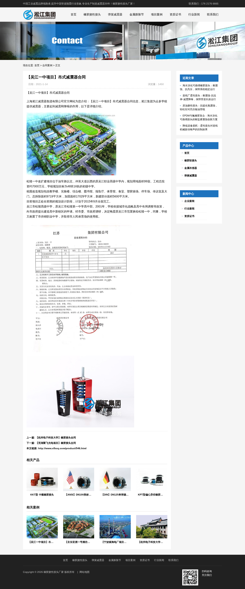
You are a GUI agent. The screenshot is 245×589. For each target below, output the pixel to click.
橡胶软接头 (190, 160)
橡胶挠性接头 (92, 14)
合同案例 (47, 65)
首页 (73, 14)
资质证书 (175, 14)
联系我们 (212, 14)
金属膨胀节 (136, 14)
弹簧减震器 (115, 14)
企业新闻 (189, 201)
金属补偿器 (190, 168)
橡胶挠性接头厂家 (54, 572)
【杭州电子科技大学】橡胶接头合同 (56, 437)
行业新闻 (194, 14)
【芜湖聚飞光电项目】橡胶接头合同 (56, 442)
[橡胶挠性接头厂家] (39, 14)
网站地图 (84, 572)
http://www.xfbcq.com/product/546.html (62, 448)
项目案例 (156, 14)
